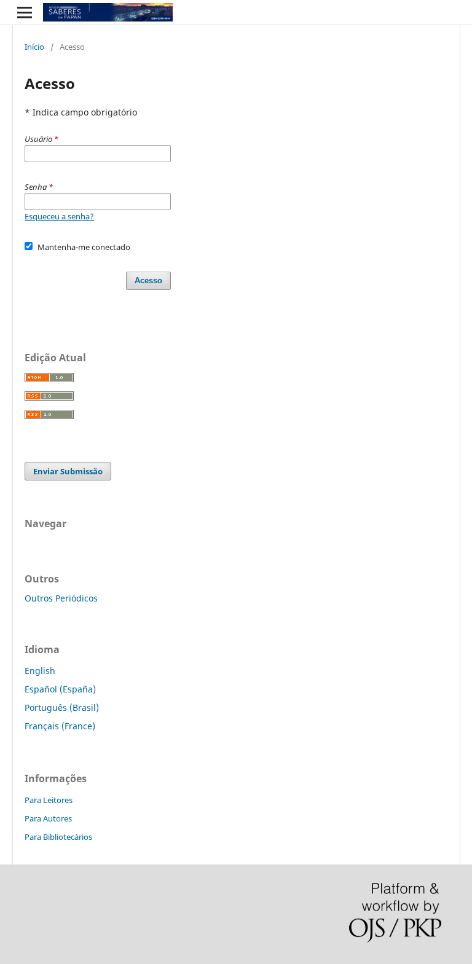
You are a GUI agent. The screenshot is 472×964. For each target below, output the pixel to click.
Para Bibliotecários (58, 836)
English (40, 670)
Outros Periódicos (61, 598)
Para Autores (48, 818)
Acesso (148, 280)
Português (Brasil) (62, 707)
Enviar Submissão (68, 471)
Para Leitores (49, 799)
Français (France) (60, 726)
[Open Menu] (24, 12)
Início (34, 46)
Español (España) (60, 689)
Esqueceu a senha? (59, 216)
